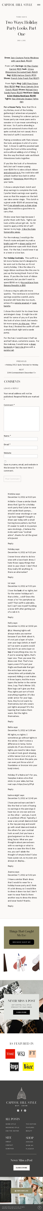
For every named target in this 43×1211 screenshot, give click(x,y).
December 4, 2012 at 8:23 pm (22, 497)
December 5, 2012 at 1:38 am (22, 730)
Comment (9, 404)
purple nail (9, 350)
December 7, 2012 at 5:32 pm (22, 874)
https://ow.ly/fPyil (25, 784)
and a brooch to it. (12, 172)
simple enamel (22, 303)
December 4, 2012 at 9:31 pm (22, 586)
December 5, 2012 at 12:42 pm (22, 798)
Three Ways (21, 17)
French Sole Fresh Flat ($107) (25, 78)
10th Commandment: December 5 (21, 372)
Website (7, 453)
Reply (10, 543)
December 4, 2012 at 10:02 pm (22, 626)
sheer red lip (26, 243)
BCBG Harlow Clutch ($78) (24, 75)
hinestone (19, 178)
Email (7, 444)
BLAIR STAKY (17, 1208)
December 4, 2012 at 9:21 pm (22, 552)
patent (7, 178)
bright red (9, 243)
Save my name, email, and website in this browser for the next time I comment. (21, 467)
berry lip (19, 347)
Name (7, 435)
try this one (23, 323)
